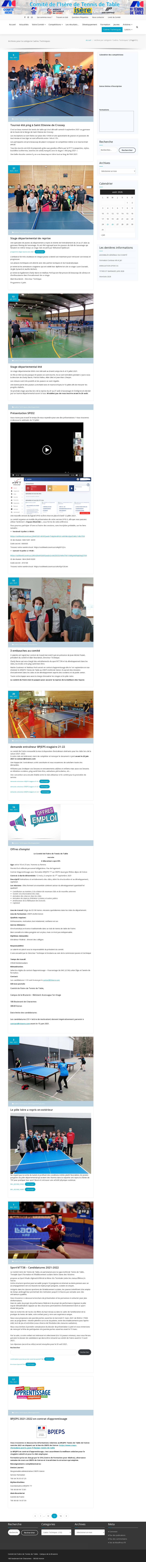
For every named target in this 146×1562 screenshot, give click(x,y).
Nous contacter (98, 17)
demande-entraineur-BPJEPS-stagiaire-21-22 (24, 781)
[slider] (45, 475)
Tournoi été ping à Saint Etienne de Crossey (37, 125)
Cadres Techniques (112, 29)
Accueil (12, 24)
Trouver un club (62, 17)
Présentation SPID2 (22, 413)
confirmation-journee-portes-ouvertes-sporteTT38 (26, 1359)
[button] (46, 450)
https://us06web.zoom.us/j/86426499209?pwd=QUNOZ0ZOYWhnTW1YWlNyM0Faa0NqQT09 (48, 555)
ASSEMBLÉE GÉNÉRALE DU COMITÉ (113, 255)
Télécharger (40, 252)
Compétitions (55, 24)
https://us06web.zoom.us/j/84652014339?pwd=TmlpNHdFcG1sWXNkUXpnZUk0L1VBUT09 (47, 536)
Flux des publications (117, 1535)
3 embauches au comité (25, 650)
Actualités (24, 24)
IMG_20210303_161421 (17, 1184)
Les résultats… (72, 24)
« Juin (103, 235)
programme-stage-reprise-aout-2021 (22, 252)
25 (108, 224)
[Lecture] (13, 475)
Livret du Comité (114, 17)
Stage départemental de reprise (30, 238)
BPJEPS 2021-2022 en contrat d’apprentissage (38, 1418)
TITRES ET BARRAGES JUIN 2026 (111, 271)
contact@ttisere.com (51, 980)
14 (60, 1516)
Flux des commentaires (118, 1539)
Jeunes (116, 24)
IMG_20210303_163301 (17, 1189)
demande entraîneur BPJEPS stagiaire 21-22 (37, 746)
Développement (89, 24)
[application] (46, 449)
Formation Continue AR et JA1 (110, 260)
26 (113, 224)
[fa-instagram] (28, 17)
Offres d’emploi (20, 849)
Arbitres (126, 24)
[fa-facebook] (24, 17)
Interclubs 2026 (105, 276)
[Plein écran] (80, 475)
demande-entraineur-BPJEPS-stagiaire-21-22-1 (25, 792)
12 (48, 1516)
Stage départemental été (26, 366)
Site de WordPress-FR (117, 1542)
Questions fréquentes (80, 17)
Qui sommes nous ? (44, 17)
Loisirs (127, 29)
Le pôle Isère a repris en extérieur (31, 1109)
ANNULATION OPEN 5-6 (108, 266)
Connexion (113, 1531)
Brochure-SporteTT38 (17, 1364)
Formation (105, 24)
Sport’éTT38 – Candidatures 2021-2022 (34, 1267)
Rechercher (15, 1347)
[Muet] (77, 475)
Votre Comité (38, 24)
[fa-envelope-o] (32, 17)
